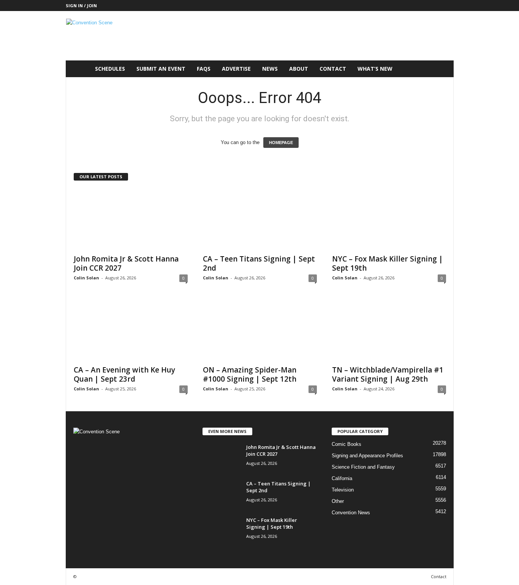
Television (343, 490)
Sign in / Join (81, 5)
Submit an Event (160, 68)
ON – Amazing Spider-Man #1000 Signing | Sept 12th (249, 374)
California (342, 478)
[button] (442, 68)
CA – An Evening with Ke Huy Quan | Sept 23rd (124, 374)
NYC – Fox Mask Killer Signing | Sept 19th (387, 263)
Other (338, 501)
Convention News (351, 512)
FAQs (203, 68)
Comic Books (346, 444)
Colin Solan (86, 278)
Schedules (110, 68)
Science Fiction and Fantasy (363, 467)
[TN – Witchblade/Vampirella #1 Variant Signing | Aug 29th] (389, 330)
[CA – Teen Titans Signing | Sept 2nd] (260, 219)
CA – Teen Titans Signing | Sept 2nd (259, 263)
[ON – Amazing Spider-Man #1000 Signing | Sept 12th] (260, 330)
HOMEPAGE (281, 142)
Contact (333, 68)
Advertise (236, 68)
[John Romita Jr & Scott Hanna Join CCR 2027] (131, 219)
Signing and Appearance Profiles (367, 455)
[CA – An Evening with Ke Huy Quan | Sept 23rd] (131, 330)
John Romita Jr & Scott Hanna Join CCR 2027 (126, 263)
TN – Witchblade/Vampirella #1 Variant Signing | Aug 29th (387, 374)
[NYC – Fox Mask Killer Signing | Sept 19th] (389, 219)
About (298, 68)
